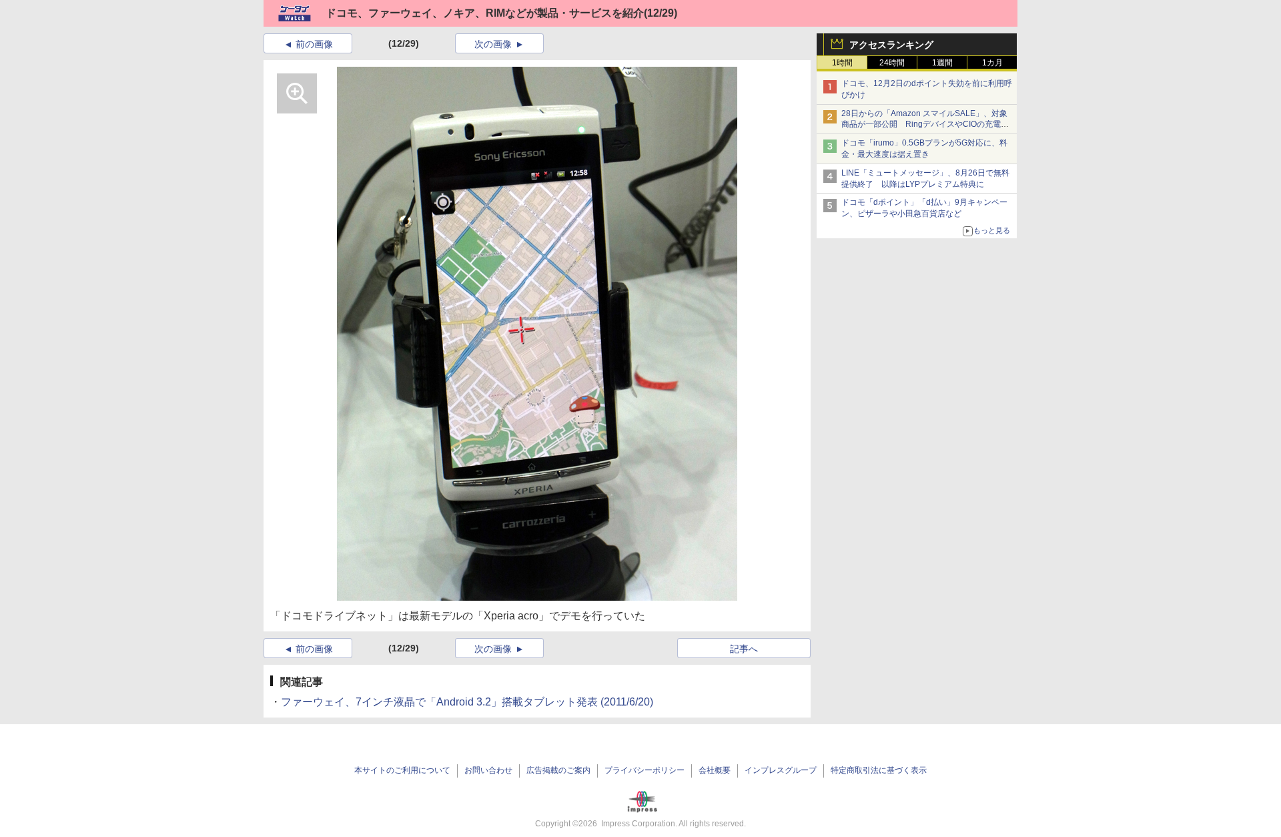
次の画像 (493, 44)
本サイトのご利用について (402, 770)
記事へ (744, 648)
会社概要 (715, 770)
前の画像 (314, 44)
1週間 (942, 62)
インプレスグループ (781, 770)
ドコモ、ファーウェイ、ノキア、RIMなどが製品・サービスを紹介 (485, 13)
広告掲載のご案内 (558, 770)
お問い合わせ (488, 770)
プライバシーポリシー (644, 770)
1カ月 (992, 62)
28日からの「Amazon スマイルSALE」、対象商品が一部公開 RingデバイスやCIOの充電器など (925, 125)
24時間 (892, 62)
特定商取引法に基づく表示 (879, 770)
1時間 (842, 62)
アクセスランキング (891, 44)
